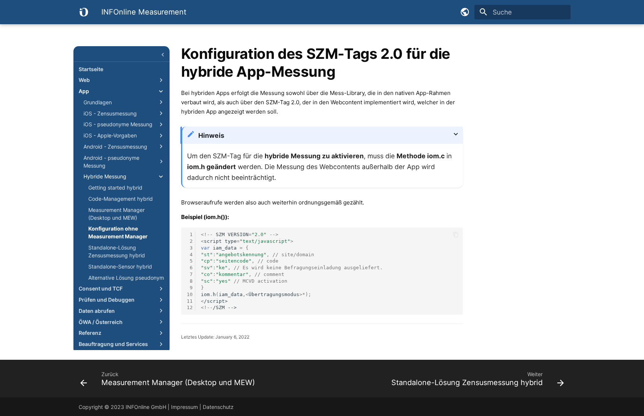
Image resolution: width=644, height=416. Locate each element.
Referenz (90, 333)
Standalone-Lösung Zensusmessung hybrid (116, 251)
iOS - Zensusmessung (110, 113)
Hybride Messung (104, 176)
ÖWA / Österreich (101, 322)
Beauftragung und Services (113, 344)
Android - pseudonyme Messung (111, 162)
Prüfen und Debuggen (107, 299)
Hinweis (211, 135)
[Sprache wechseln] (465, 12)
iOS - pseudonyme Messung (117, 124)
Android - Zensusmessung (115, 146)
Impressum (184, 407)
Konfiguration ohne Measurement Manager (118, 232)
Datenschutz (218, 407)
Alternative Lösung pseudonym (126, 277)
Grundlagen (97, 102)
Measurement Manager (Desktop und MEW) (116, 214)
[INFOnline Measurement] (83, 12)
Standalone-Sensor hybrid (120, 266)
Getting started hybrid (115, 187)
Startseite (91, 69)
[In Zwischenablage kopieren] (456, 235)
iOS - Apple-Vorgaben (110, 135)
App (84, 91)
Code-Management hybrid (120, 199)
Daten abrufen (97, 311)
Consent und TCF (101, 288)
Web (84, 80)
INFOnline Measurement (121, 56)
